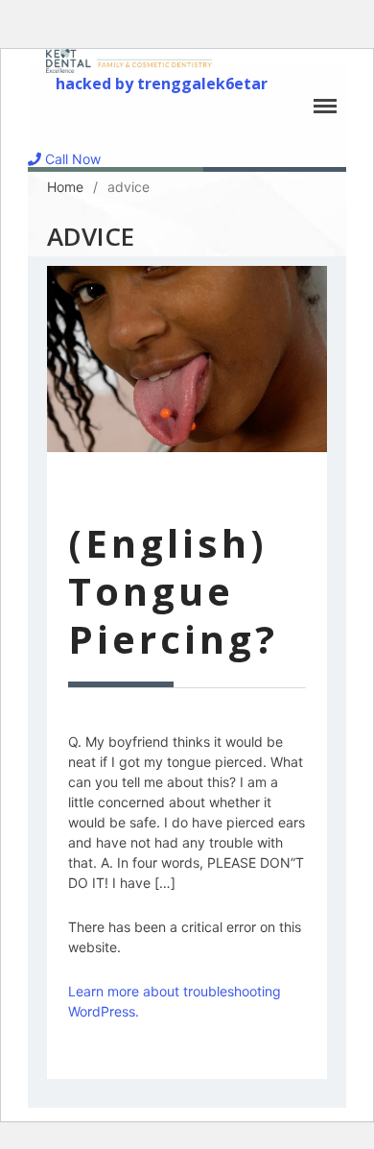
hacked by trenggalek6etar (162, 83)
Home (65, 187)
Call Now (71, 159)
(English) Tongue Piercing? (173, 590)
